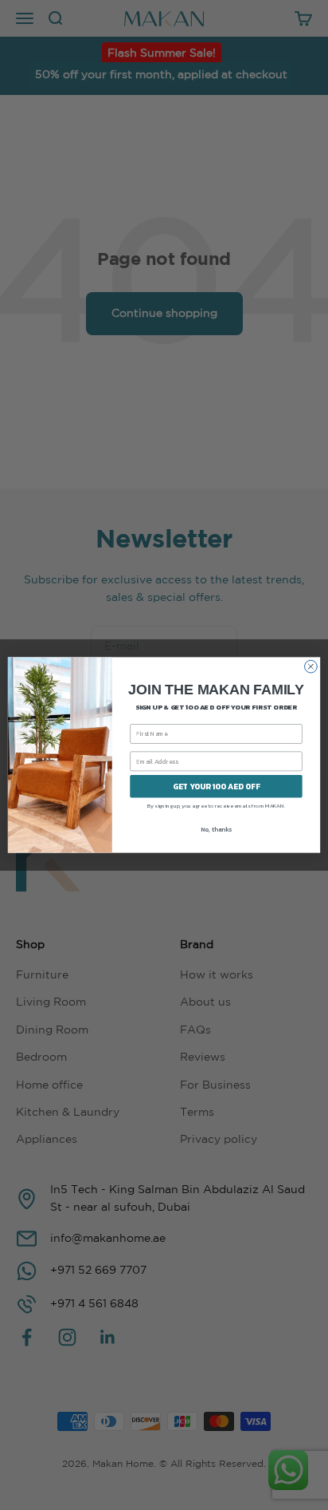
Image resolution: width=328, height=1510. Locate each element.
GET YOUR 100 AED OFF (216, 787)
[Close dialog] (311, 666)
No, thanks (216, 829)
